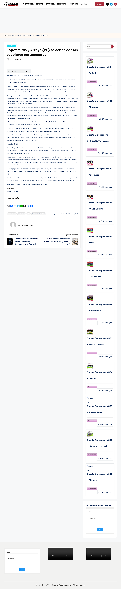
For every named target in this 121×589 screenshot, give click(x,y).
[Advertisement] (60, 20)
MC (28, 213)
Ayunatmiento (11, 213)
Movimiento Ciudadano (38, 213)
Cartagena (21, 213)
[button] (99, 4)
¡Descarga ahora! (92, 81)
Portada (6, 35)
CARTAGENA (11, 45)
